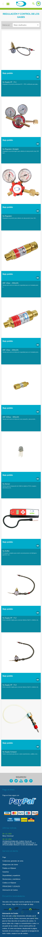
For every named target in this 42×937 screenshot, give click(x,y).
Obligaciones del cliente (10, 864)
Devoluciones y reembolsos (11, 879)
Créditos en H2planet (9, 883)
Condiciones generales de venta (12, 861)
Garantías (5, 872)
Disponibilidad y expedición (11, 875)
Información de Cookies (10, 890)
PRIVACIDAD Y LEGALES (11, 886)
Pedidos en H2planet (9, 868)
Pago (4, 857)
